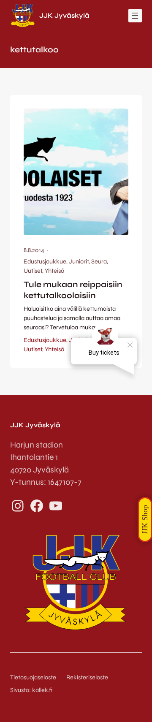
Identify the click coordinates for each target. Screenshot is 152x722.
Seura (99, 261)
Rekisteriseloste (87, 677)
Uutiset (33, 270)
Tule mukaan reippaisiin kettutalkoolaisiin (73, 290)
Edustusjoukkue (45, 261)
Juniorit (79, 261)
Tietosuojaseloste (33, 677)
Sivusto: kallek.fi (31, 690)
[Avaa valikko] (135, 15)
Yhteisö (54, 270)
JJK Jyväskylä (64, 15)
